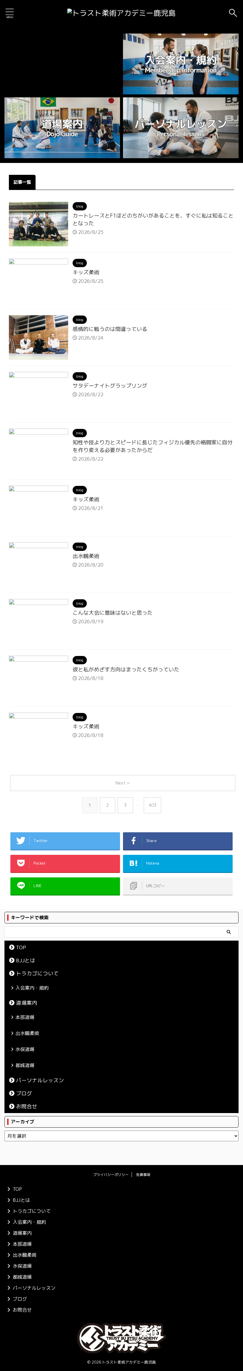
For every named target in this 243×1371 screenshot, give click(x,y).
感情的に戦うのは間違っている (110, 329)
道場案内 (26, 1003)
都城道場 (24, 1065)
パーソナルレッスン (40, 1080)
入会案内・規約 (32, 988)
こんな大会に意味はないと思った (113, 612)
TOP (21, 947)
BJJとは (25, 960)
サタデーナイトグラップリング (110, 385)
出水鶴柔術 (86, 556)
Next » (123, 783)
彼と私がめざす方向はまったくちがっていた (126, 669)
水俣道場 (24, 1049)
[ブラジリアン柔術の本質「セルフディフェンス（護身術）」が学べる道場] (121, 13)
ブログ (24, 1093)
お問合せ (26, 1106)
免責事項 (143, 1174)
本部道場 (24, 1017)
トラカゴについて (37, 973)
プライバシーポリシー (111, 1174)
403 (152, 805)
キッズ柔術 (86, 272)
